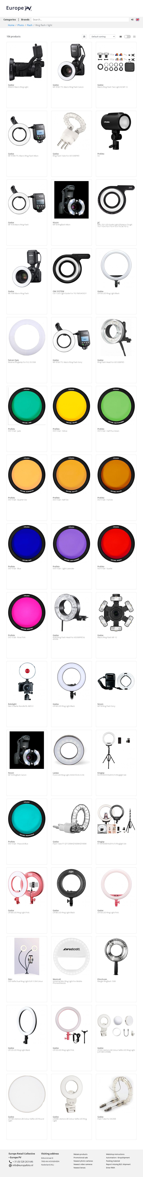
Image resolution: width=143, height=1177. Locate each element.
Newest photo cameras (83, 1161)
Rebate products (80, 1154)
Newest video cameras (83, 1164)
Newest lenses (79, 1167)
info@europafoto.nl (23, 1165)
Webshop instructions (115, 1154)
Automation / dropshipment (118, 1157)
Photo (20, 25)
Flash (29, 25)
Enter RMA (110, 1167)
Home (11, 25)
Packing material (113, 1161)
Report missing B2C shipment (118, 1164)
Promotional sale (81, 1157)
